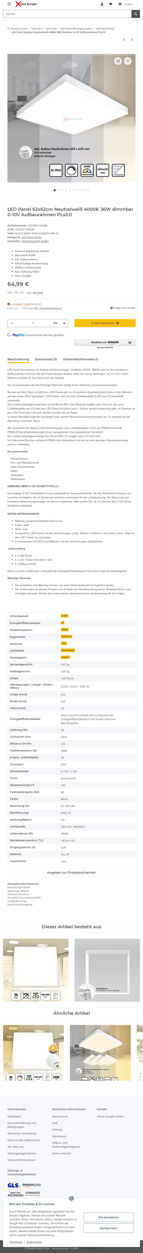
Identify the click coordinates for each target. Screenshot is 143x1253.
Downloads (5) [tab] (46, 359)
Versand (38, 292)
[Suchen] (135, 14)
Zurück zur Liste (19, 28)
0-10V (64, 615)
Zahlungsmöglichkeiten (21, 1153)
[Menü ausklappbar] (9, 2)
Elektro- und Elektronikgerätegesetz (66, 1144)
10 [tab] (88, 190)
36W (64, 643)
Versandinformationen (21, 1160)
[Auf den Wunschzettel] (128, 61)
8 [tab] (81, 190)
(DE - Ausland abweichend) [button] (48, 308)
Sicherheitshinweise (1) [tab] (80, 359)
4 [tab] (66, 190)
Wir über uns (15, 1146)
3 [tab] (62, 190)
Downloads (14, 1116)
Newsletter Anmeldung (21, 1133)
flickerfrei (66, 636)
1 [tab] (55, 190)
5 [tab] (70, 190)
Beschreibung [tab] (18, 359)
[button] (102, 4)
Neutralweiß (68, 650)
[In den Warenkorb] (10, 52)
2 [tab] (58, 190)
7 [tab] (77, 190)
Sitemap (57, 1129)
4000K (65, 629)
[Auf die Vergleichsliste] (118, 61)
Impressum (16, 1241)
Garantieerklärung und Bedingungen (21, 1125)
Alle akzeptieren (108, 1217)
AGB (54, 1123)
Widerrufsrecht (61, 1153)
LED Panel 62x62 (31, 237)
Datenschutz (34, 1241)
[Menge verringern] (12, 323)
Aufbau (65, 657)
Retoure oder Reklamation (23, 1140)
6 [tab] (73, 190)
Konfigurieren (108, 1228)
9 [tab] (84, 190)
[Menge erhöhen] (64, 323)
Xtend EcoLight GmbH (110, 1116)
